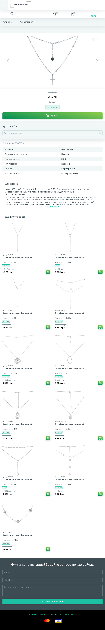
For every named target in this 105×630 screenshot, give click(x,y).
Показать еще (52, 206)
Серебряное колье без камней (17, 257)
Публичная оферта (36, 614)
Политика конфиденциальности (63, 614)
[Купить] (48, 272)
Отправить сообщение (52, 601)
